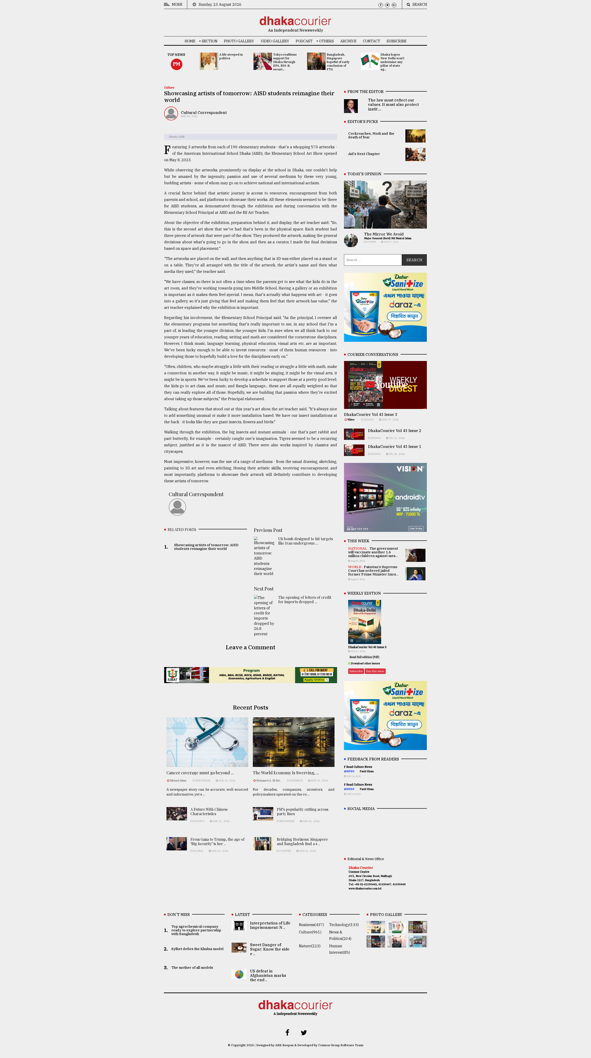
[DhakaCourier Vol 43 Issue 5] (376, 930)
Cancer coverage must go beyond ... (200, 772)
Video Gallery (275, 41)
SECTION (209, 41)
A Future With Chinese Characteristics (209, 811)
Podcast (304, 41)
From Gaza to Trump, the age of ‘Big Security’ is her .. (217, 841)
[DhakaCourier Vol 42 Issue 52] (417, 944)
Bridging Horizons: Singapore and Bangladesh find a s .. (302, 841)
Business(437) (311, 924)
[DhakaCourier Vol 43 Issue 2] (376, 944)
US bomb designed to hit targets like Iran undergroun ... (305, 540)
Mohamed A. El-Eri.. (268, 780)
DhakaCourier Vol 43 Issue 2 (394, 430)
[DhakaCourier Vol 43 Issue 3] (417, 930)
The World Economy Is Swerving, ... (286, 772)
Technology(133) (344, 924)
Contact (371, 41)
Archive (348, 41)
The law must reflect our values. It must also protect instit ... (393, 104)
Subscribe (397, 41)
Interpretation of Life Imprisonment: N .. (270, 925)
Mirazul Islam (178, 780)
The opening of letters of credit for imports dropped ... (304, 599)
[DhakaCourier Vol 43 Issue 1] (396, 944)
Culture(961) (310, 932)
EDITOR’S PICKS (362, 121)
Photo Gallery (239, 41)
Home (190, 41)
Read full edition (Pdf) (364, 657)
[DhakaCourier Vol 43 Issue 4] (396, 930)
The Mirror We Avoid (384, 234)
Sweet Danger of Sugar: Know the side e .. (269, 949)
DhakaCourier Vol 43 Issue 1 (394, 446)
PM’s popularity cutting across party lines (302, 811)
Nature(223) (309, 946)
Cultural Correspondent (204, 112)
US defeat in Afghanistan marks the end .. (268, 975)
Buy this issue (375, 671)
